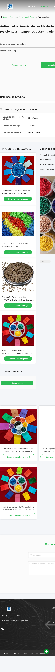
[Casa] (10, 6)
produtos (13, 17)
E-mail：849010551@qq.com (16, 620)
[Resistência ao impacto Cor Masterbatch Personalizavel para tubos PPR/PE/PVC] (18, 484)
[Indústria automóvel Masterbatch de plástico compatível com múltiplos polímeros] (18, 426)
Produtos (44, 6)
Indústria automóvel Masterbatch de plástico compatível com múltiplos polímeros (18, 450)
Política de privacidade (12, 653)
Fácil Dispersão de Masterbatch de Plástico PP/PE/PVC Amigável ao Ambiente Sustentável (16, 193)
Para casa (29, 6)
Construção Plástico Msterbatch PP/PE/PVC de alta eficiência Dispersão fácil (18, 300)
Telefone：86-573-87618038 (16, 616)
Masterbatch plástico (27, 17)
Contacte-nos (18, 65)
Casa (5, 17)
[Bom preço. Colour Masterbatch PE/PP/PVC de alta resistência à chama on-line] (18, 224)
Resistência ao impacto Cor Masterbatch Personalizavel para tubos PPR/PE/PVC (18, 353)
